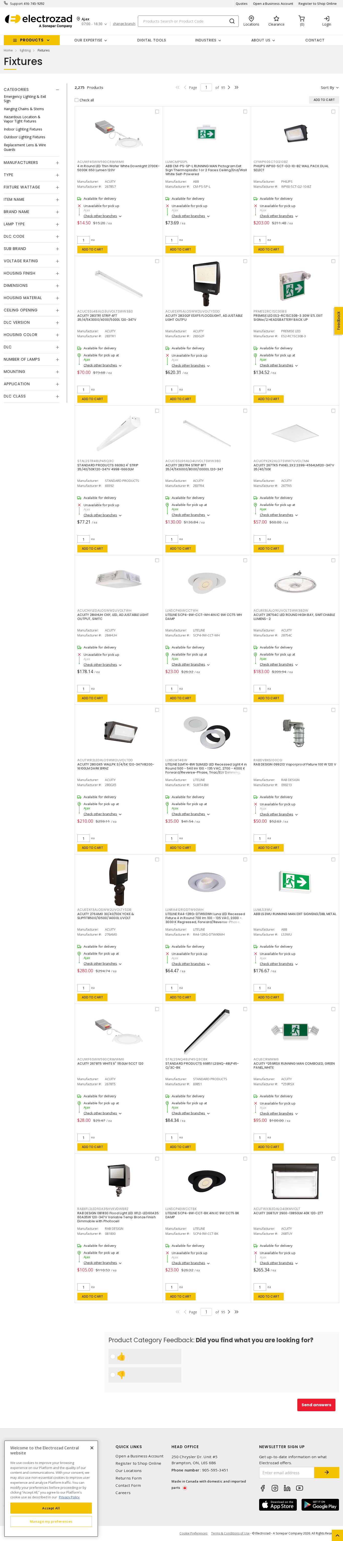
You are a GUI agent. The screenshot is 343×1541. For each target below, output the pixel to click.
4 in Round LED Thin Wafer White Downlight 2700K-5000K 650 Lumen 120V (118, 168)
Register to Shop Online (318, 3)
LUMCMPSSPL (176, 162)
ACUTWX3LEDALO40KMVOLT (277, 1209)
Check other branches (100, 216)
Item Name (14, 199)
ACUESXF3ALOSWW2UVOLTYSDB (104, 910)
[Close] (91, 1447)
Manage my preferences (51, 1521)
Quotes (242, 3)
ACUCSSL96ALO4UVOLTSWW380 (193, 461)
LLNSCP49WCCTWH (181, 610)
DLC (8, 347)
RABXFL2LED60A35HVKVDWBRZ (103, 1209)
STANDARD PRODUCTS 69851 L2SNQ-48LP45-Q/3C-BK (202, 1065)
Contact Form (128, 1485)
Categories (16, 89)
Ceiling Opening (21, 310)
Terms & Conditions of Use (230, 1533)
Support (16, 3)
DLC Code (14, 236)
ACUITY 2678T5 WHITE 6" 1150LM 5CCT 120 (110, 1063)
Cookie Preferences (193, 1533)
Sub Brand (15, 248)
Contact (315, 40)
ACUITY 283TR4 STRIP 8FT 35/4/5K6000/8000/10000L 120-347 (194, 467)
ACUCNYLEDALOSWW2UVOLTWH (104, 610)
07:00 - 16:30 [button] (92, 24)
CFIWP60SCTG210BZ (271, 162)
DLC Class (15, 396)
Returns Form (129, 1478)
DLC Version (17, 322)
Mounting (14, 371)
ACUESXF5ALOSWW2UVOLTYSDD (192, 311)
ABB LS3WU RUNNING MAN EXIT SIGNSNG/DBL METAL (295, 914)
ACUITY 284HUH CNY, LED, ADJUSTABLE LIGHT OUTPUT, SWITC (113, 617)
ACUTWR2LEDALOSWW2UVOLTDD (105, 760)
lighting (25, 50)
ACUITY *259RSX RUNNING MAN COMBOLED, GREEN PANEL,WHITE (294, 1065)
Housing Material (23, 298)
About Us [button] (260, 40)
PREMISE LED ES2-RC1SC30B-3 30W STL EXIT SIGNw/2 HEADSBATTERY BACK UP (288, 317)
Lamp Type (14, 224)
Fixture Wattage (22, 187)
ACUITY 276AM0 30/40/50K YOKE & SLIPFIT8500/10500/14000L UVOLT (105, 916)
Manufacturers (21, 162)
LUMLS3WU (263, 910)
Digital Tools (151, 40)
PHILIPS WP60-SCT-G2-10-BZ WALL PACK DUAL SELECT (291, 168)
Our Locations (129, 1470)
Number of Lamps (22, 359)
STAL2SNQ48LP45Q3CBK (186, 1059)
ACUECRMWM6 (266, 1059)
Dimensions (16, 285)
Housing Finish (19, 273)
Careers (123, 1492)
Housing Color (20, 335)
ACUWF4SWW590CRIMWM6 (100, 162)
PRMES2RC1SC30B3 (270, 311)
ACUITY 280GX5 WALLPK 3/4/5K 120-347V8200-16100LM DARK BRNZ (115, 766)
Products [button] (32, 40)
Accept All (51, 1508)
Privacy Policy (69, 1497)
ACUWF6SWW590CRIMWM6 (100, 1059)
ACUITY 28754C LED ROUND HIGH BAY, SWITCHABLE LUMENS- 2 (294, 617)
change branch (124, 24)
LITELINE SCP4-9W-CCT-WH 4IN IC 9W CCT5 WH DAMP (203, 617)
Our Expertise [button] (88, 40)
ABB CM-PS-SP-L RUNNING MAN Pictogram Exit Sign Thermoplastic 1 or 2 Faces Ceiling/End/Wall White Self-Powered (206, 170)
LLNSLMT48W (176, 760)
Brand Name (16, 212)
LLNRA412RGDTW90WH (184, 910)
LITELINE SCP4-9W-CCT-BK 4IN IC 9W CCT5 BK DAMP (202, 1215)
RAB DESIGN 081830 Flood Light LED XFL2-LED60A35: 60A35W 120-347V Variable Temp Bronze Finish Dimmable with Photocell (118, 1217)
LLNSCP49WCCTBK (181, 1209)
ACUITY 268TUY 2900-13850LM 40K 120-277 (288, 1213)
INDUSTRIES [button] (205, 40)
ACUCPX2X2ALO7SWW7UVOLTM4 (281, 461)
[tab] (31, 90)
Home (8, 50)
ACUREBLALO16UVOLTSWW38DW (281, 610)
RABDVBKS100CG (268, 760)
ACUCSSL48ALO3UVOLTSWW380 (105, 311)
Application (17, 384)
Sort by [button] (327, 87)
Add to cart (92, 249)
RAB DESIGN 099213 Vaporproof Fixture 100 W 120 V (295, 764)
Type (8, 175)
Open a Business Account (273, 3)
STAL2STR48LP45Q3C (95, 461)
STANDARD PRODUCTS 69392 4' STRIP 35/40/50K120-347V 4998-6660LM (107, 467)
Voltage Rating (21, 261)
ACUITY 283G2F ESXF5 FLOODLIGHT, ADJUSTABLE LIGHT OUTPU (204, 317)
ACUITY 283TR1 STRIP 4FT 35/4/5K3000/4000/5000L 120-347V (106, 317)
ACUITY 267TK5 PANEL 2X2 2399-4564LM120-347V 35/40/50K (294, 467)
